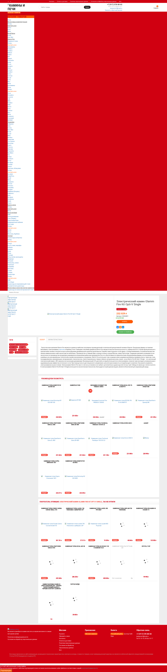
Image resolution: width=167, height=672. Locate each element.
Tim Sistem (11, 141)
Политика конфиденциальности (18, 637)
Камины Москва (14, 292)
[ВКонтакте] (117, 327)
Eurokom (10, 158)
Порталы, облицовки (14, 168)
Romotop (10, 143)
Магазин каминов (91, 634)
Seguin (10, 58)
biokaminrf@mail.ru (116, 8)
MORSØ (10, 120)
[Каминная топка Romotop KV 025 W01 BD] (51, 401)
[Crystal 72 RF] (146, 561)
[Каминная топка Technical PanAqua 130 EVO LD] (98, 439)
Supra (9, 145)
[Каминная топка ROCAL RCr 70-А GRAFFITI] (122, 401)
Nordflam (10, 153)
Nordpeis (10, 162)
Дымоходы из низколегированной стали (21, 290)
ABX (9, 101)
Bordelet (10, 174)
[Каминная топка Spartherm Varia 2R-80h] (75, 439)
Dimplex (10, 189)
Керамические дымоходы (16, 286)
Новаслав (11, 139)
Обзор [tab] (42, 340)
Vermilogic (11, 282)
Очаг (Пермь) (12, 218)
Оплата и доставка (62, 1)
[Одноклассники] (120, 327)
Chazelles (11, 187)
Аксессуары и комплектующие (18, 344)
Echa (9, 79)
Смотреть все (12, 45)
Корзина (62, 634)
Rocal (9, 78)
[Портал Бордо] (75, 599)
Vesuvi (10, 166)
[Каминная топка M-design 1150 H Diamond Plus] (98, 562)
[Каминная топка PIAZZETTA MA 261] (122, 562)
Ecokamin (11, 116)
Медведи (11, 259)
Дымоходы (11, 274)
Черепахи (11, 264)
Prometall (11, 118)
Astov (9, 27)
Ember (10, 157)
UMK (9, 280)
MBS (9, 135)
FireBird (10, 49)
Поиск (87, 7)
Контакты (51, 1)
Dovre (9, 160)
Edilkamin (11, 124)
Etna (9, 29)
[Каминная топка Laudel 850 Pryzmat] (98, 525)
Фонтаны (10, 268)
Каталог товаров (14, 12)
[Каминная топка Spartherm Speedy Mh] (146, 401)
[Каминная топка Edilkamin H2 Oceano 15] (146, 524)
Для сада (11, 224)
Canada (10, 164)
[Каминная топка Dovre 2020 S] (122, 438)
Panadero (11, 95)
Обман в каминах (125, 332)
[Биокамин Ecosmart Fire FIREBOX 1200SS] (98, 401)
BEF (9, 56)
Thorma (10, 147)
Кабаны (10, 247)
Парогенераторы (13, 220)
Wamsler (10, 149)
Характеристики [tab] (55, 340)
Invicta (10, 128)
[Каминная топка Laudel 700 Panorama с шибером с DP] (75, 525)
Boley (9, 62)
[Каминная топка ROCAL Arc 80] (75, 561)
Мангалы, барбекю (14, 234)
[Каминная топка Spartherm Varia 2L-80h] (51, 439)
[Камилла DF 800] (75, 400)
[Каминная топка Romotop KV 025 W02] (75, 477)
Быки (9, 251)
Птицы (10, 243)
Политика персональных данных (79, 1)
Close (9, 20)
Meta (9, 31)
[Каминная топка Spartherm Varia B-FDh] (51, 562)
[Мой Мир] (123, 327)
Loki (9, 99)
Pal (9, 155)
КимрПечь (11, 176)
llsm (120, 1)
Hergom (10, 66)
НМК (9, 105)
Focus (9, 64)
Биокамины (11, 47)
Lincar (9, 133)
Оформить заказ (64, 636)
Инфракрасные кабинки (15, 222)
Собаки (10, 272)
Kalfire (10, 54)
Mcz (9, 81)
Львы (9, 253)
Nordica (10, 137)
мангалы (62, 349)
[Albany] (146, 438)
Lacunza (10, 97)
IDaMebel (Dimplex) (14, 191)
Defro (9, 74)
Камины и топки (13, 41)
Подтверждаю (6, 670)
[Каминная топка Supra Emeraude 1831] (51, 477)
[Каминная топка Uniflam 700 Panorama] (122, 524)
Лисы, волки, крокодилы (15, 257)
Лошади (10, 255)
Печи (9, 87)
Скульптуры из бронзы (15, 237)
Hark (9, 126)
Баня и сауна (13, 347)
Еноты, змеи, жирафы (14, 245)
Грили (9, 230)
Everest (10, 70)
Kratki (9, 35)
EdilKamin (11, 193)
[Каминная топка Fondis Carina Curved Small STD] (51, 525)
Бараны (10, 249)
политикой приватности (89, 668)
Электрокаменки (13, 216)
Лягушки (10, 261)
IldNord (10, 52)
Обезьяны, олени (13, 263)
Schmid (10, 76)
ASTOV (10, 184)
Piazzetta (11, 60)
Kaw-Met (10, 37)
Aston (9, 106)
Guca (9, 93)
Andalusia (11, 199)
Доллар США (128, 634)
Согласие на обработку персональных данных (103, 1)
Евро (112, 636)
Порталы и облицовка (21, 352)
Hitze (9, 68)
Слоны (10, 270)
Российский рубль (117, 634)
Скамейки (11, 266)
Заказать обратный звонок (113, 10)
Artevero (10, 185)
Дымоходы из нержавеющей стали (19, 284)
